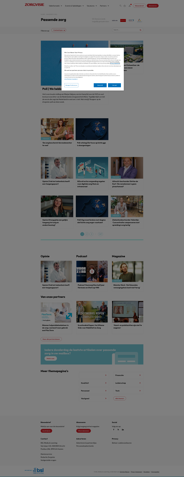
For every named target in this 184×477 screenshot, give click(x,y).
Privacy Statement (115, 63)
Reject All (100, 85)
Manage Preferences (71, 85)
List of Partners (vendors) (70, 79)
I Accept (114, 85)
